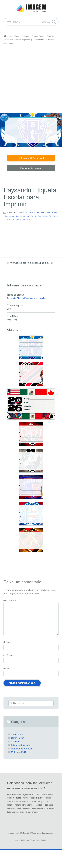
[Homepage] (31, 8)
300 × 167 (34, 212)
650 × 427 (26, 216)
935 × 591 (47, 216)
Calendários (17, 734)
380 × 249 (15, 216)
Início (17, 840)
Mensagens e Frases (21, 748)
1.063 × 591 (26, 219)
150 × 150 (23, 212)
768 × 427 (45, 212)
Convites (15, 741)
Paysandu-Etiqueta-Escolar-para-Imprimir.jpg (26, 298)
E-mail (10, 655)
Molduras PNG (18, 752)
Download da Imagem (31, 168)
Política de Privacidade (30, 840)
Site (8, 668)
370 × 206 (15, 219)
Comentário (13, 600)
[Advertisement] (31, 77)
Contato (44, 840)
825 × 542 (36, 216)
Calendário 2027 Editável (31, 158)
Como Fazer (17, 737)
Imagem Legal (13, 833)
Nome (9, 642)
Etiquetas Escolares (21, 744)
